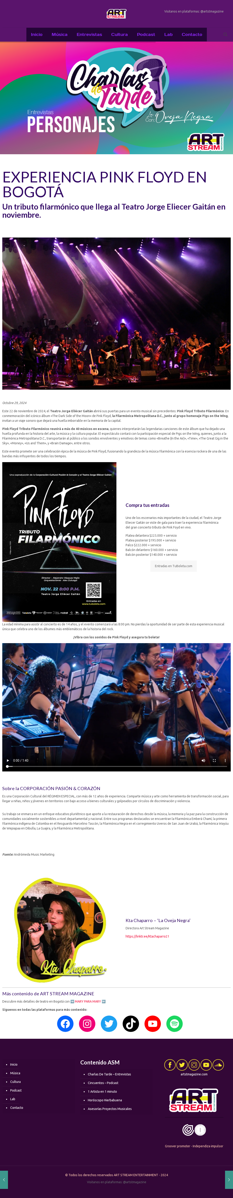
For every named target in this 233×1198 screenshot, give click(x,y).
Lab (12, 1099)
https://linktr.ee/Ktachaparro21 (147, 936)
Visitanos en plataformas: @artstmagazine (194, 11)
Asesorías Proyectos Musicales (110, 1109)
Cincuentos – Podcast (103, 1083)
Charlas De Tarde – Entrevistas (109, 1074)
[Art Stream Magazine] (116, 14)
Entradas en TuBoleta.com (173, 566)
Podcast (16, 1090)
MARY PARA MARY (88, 1001)
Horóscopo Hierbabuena (105, 1100)
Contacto (16, 1108)
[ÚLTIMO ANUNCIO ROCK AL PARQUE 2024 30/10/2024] (229, 1180)
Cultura (15, 1082)
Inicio (14, 1064)
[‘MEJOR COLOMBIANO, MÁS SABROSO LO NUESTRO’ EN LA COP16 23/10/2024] (4, 1180)
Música (15, 1073)
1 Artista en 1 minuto (102, 1091)
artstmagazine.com (194, 1074)
